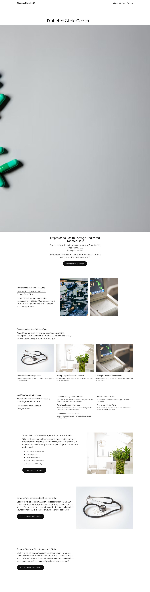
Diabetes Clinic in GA (26, 3)
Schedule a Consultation (75, 264)
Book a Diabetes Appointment (30, 516)
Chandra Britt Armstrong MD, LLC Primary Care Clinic (31, 293)
